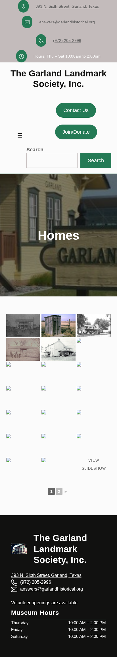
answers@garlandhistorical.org (67, 22)
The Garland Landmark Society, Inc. (60, 549)
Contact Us (76, 110)
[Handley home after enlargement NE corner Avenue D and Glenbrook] (94, 373)
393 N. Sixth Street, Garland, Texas (67, 6)
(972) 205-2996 (67, 40)
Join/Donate (76, 132)
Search (34, 149)
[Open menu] (20, 135)
